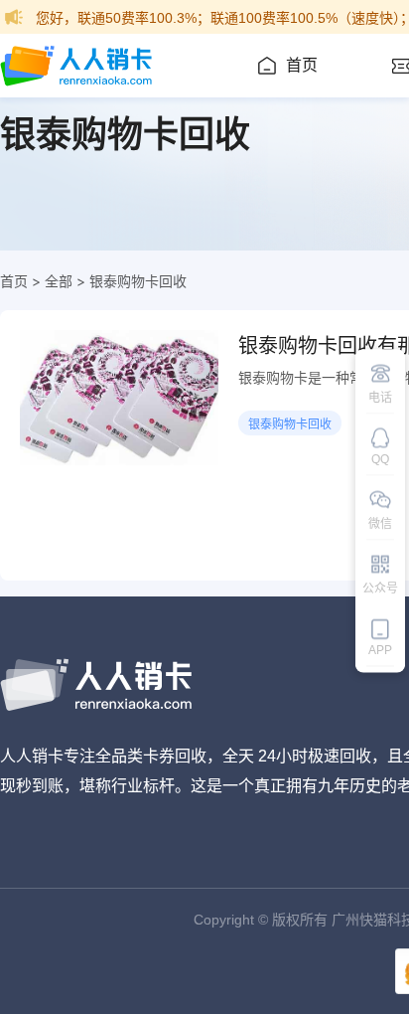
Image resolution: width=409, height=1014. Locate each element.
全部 (58, 280)
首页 (302, 65)
